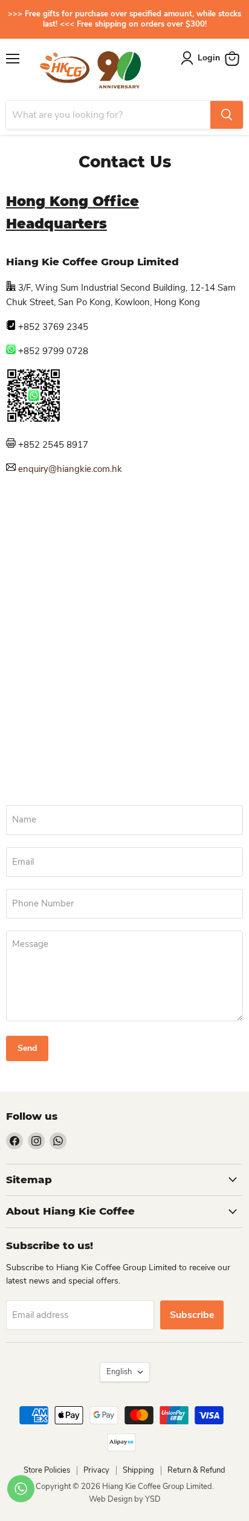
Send (27, 1048)
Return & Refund (196, 1470)
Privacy (96, 1470)
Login (209, 57)
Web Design (111, 1499)
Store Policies (47, 1470)
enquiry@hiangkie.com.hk (70, 469)
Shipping (138, 1470)
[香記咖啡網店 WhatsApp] (33, 420)
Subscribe (192, 1315)
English (119, 1371)
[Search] (226, 115)
